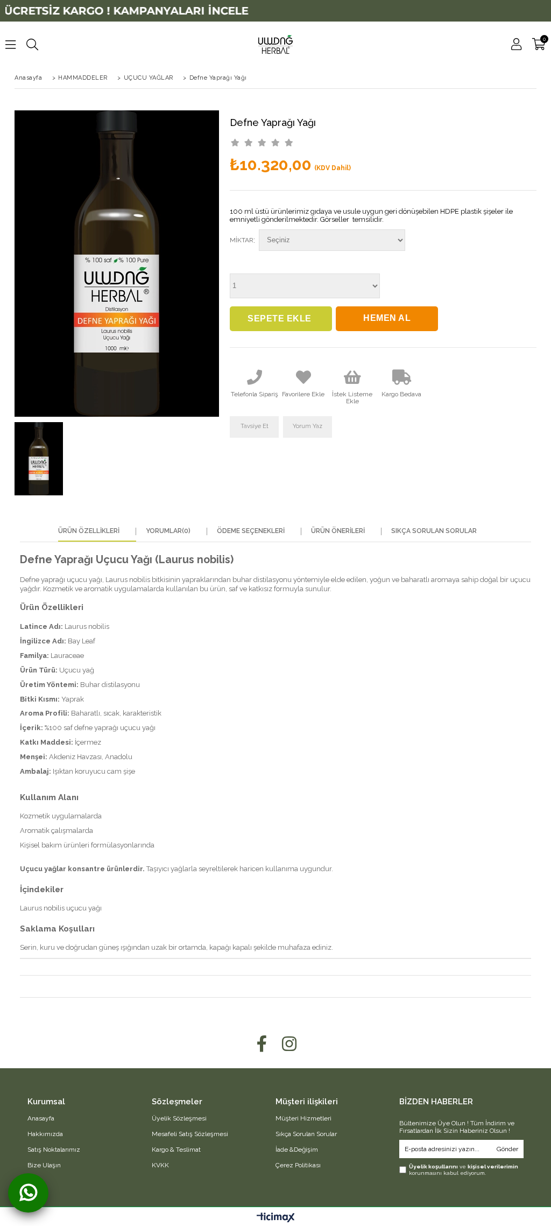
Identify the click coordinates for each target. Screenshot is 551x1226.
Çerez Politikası (298, 1165)
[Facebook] (262, 1043)
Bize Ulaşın (44, 1165)
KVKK (160, 1165)
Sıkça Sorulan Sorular (434, 531)
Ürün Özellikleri (88, 531)
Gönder (507, 1149)
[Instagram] (289, 1043)
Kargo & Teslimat (176, 1149)
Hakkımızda (45, 1134)
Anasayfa (40, 1118)
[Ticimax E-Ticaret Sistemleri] (276, 1218)
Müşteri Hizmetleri (303, 1118)
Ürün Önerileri (338, 531)
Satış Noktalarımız (53, 1149)
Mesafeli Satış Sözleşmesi (190, 1134)
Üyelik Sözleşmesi (179, 1118)
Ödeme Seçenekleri (251, 531)
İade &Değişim (297, 1149)
